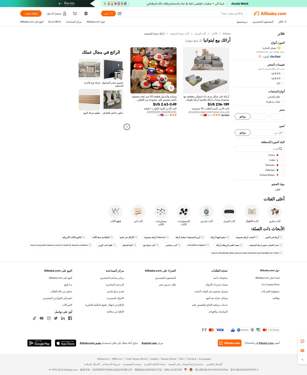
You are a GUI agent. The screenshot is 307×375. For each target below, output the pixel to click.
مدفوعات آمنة (220, 277)
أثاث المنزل (200, 33)
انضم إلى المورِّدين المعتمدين (57, 298)
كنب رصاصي (171, 245)
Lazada (153, 358)
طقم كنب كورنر (105, 245)
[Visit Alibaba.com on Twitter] (56, 318)
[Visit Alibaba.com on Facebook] (70, 318)
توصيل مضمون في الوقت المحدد (211, 291)
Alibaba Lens (266, 343)
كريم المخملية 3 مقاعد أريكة (188, 237)
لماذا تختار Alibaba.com (267, 277)
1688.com (117, 358)
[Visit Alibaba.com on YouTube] (41, 318)
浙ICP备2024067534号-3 (244, 369)
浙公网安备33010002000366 (211, 369)
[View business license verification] (185, 369)
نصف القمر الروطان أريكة (227, 245)
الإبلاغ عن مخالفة (115, 311)
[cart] (74, 14)
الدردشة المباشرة (115, 284)
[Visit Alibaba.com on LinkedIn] (63, 318)
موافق (242, 116)
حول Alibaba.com (270, 270)
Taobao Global (168, 358)
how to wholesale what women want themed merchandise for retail (245, 253)
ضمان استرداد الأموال (217, 284)
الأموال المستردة (115, 298)
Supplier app (149, 343)
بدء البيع (68, 284)
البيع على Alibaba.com (60, 277)
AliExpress (103, 358)
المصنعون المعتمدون (165, 277)
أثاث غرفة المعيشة (179, 33)
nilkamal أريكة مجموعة (154, 237)
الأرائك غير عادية (127, 237)
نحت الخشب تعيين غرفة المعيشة (264, 245)
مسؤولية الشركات (270, 291)
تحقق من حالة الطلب (61, 291)
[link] (302, 341)
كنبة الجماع (128, 245)
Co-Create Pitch (271, 284)
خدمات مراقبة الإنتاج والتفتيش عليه (210, 304)
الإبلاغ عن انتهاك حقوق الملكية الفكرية (104, 304)
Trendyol (191, 358)
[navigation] (260, 111)
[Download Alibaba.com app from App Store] (65, 343)
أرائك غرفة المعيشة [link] (154, 33)
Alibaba (227, 33)
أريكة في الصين (272, 237)
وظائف (276, 298)
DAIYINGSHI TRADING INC (162, 111)
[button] (119, 13)
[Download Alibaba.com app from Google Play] (39, 343)
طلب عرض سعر (167, 284)
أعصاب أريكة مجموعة (245, 237)
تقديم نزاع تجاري (115, 291)
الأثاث (214, 33)
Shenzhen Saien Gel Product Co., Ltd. (208, 111)
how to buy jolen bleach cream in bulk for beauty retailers (59, 245)
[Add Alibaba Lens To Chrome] (229, 343)
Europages (205, 358)
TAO (181, 358)
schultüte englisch (196, 245)
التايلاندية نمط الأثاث (100, 237)
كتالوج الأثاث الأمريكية (72, 237)
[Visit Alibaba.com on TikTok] (34, 318)
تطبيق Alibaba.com (90, 343)
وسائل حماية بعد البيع (217, 298)
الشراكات (67, 304)
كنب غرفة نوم (149, 245)
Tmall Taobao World (136, 358)
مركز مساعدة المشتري (112, 277)
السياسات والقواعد (218, 311)
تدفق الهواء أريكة (218, 237)
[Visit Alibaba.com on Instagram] (49, 318)
